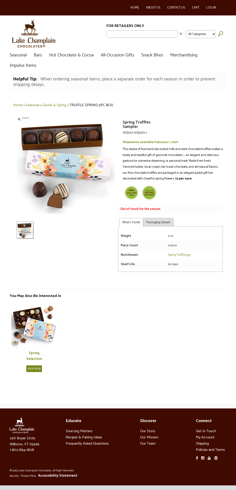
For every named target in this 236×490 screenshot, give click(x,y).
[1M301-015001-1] (34, 326)
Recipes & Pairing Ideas (84, 437)
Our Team (148, 443)
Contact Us (176, 7)
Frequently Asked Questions (87, 443)
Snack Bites (152, 55)
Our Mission (149, 437)
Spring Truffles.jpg (179, 254)
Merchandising (184, 55)
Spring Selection (34, 356)
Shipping (202, 443)
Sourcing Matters (79, 431)
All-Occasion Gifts (117, 55)
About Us (153, 7)
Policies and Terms (210, 450)
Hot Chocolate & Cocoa (71, 55)
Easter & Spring (54, 105)
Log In (211, 7)
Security (14, 476)
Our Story (147, 431)
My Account (205, 437)
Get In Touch (206, 431)
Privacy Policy (28, 476)
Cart (195, 7)
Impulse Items (23, 65)
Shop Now (34, 369)
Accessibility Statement (57, 475)
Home (134, 7)
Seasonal (18, 55)
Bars (38, 55)
